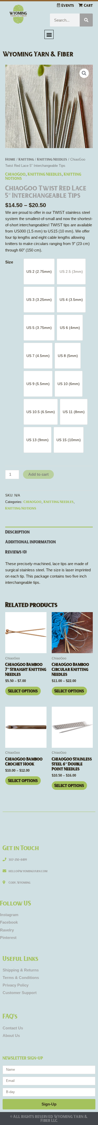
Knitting (26, 159)
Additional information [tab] (30, 541)
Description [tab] (17, 532)
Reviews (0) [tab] (16, 552)
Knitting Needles (52, 159)
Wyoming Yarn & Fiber (38, 53)
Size (9, 262)
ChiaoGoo (15, 174)
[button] (49, 34)
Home (10, 159)
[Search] (86, 20)
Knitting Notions (20, 508)
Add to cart (38, 474)
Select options (23, 691)
